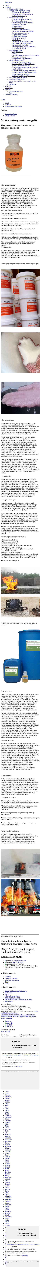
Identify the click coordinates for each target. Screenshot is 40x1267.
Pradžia (7, 5)
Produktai (8, 7)
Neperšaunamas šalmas (19, 35)
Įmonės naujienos (10, 115)
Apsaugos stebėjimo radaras (21, 29)
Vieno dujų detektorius (19, 57)
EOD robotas (16, 40)
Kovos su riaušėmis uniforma (10, 1014)
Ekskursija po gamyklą (16, 91)
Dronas (11, 82)
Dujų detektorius (17, 52)
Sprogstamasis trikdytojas (20, 45)
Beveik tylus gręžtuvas (19, 24)
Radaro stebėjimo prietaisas (20, 74)
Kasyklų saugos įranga (15, 50)
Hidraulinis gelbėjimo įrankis (21, 12)
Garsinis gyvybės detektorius (21, 65)
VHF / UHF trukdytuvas (27, 1014)
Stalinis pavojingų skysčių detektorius (23, 47)
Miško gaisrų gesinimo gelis (13, 106)
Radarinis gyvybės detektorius (21, 62)
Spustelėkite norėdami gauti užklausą (12, 1009)
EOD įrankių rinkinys (19, 38)
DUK (6, 982)
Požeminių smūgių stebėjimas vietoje (23, 76)
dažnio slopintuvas (18, 28)
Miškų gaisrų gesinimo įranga (18, 77)
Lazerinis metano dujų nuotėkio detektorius (25, 55)
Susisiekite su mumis (11, 94)
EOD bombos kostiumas (19, 21)
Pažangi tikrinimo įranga (16, 60)
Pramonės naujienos (11, 114)
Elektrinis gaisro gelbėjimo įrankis (22, 14)
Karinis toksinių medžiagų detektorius (24, 70)
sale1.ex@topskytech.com (18, 960)
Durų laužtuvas (17, 26)
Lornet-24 (9, 1018)
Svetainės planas (12, 1013)
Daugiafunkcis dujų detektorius (22, 59)
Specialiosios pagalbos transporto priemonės (22, 81)
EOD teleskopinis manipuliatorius (22, 23)
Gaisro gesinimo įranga (19, 16)
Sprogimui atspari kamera (20, 1016)
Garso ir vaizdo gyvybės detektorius (23, 64)
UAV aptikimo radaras (19, 48)
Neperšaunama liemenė (19, 36)
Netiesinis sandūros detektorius (21, 19)
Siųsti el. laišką (5, 1031)
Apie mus (8, 89)
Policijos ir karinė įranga (16, 17)
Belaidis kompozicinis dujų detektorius (24, 72)
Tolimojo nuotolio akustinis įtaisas (22, 41)
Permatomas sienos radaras (20, 33)
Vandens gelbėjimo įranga (16, 79)
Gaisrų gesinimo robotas (16, 9)
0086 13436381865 (18, 962)
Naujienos (8, 86)
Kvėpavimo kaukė (6, 1016)
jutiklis (14, 53)
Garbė (10, 93)
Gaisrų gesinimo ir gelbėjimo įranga (19, 11)
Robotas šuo (12, 84)
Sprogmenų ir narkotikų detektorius (23, 31)
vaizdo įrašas (9, 88)
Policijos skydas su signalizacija (22, 43)
